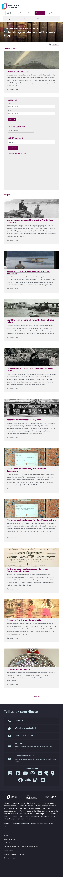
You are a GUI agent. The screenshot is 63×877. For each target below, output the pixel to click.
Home (6, 28)
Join (11, 13)
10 (30, 696)
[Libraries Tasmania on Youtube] (25, 774)
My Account (55, 13)
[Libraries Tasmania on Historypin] (53, 774)
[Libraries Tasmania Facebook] (18, 774)
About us (7, 836)
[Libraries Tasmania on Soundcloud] (28, 781)
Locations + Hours (26, 13)
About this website (10, 839)
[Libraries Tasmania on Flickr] (40, 774)
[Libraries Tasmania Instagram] (10, 774)
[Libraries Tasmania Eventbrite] (46, 774)
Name (9, 103)
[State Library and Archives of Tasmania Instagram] (32, 774)
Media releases (8, 843)
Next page (37, 696)
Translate (55, 44)
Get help (27, 19)
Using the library (11, 19)
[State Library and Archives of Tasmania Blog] (35, 781)
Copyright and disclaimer (12, 858)
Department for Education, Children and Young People (21, 846)
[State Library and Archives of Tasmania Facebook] (20, 781)
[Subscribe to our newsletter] (42, 781)
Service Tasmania (9, 851)
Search (41, 13)
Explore (53, 19)
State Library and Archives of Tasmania (24, 28)
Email (9, 110)
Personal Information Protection (14, 854)
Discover (40, 19)
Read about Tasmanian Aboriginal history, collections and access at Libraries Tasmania (29, 825)
